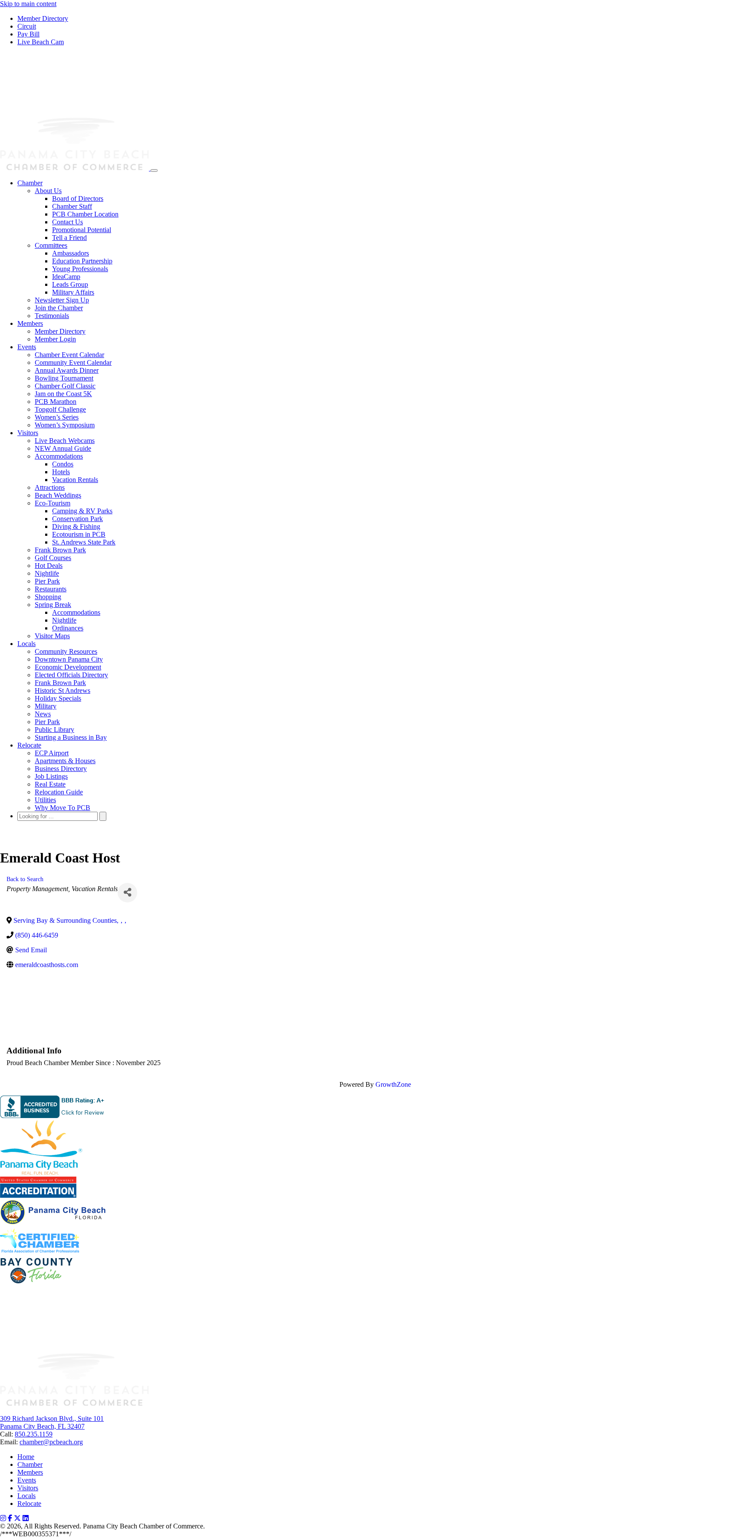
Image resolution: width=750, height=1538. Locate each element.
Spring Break (53, 604)
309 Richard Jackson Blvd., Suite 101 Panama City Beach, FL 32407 (52, 1422)
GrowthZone (393, 1084)
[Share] (127, 892)
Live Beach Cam (40, 42)
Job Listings (51, 776)
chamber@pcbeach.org (51, 1442)
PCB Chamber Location (85, 214)
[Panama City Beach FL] (75, 168)
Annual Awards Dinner (67, 370)
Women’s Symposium (65, 425)
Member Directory (42, 18)
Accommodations (59, 456)
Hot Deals (48, 565)
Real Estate (50, 784)
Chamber (30, 183)
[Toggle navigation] (154, 170)
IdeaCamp (66, 276)
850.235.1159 (34, 1434)
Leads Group (70, 284)
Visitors (27, 432)
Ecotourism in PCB (78, 534)
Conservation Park (77, 518)
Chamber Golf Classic (65, 386)
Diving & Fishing (76, 526)
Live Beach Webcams (65, 440)
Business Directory (61, 768)
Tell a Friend (69, 237)
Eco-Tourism (52, 503)
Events (26, 347)
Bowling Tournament (64, 378)
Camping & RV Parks (82, 511)
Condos (62, 464)
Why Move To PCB (62, 807)
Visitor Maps (52, 635)
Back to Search (25, 879)
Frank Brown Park (60, 550)
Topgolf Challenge (60, 409)
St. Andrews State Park (83, 542)
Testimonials (52, 315)
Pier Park (47, 581)
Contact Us (67, 222)
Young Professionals (80, 268)
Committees (51, 245)
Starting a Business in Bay (71, 737)
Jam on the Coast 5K (63, 393)
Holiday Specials (58, 698)
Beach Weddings (58, 495)
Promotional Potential (81, 229)
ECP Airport (52, 753)
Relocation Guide (59, 792)
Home (25, 1456)
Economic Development (68, 667)
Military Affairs (73, 292)
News (43, 714)
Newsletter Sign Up (62, 300)
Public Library (54, 729)
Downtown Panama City (69, 659)
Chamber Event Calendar (69, 354)
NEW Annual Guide (63, 448)
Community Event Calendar (73, 362)
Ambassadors (70, 253)
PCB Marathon (55, 401)
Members (30, 323)
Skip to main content (28, 3)
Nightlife (47, 573)
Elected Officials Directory (71, 675)
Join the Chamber (59, 308)
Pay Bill (28, 34)
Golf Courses (53, 557)
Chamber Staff (72, 206)
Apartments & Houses (65, 760)
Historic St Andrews (62, 690)
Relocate (29, 745)
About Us (48, 190)
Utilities (45, 799)
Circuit (26, 26)
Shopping (48, 596)
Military (45, 706)
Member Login (55, 339)
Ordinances (67, 628)
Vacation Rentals (75, 479)
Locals (26, 643)
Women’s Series (57, 417)
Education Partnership (82, 261)
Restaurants (50, 589)
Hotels (61, 472)
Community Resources (66, 651)
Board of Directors (77, 198)
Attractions (50, 487)
